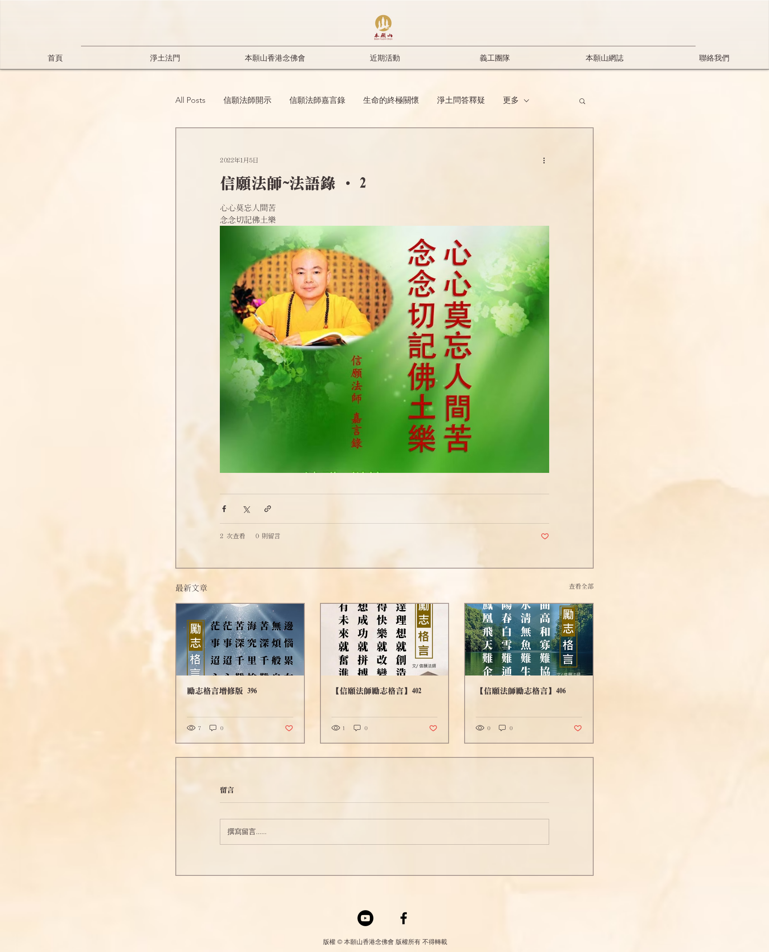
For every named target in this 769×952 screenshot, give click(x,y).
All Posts (190, 100)
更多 (511, 100)
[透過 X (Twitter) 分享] (246, 508)
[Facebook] (404, 918)
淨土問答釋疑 (461, 100)
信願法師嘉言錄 (317, 100)
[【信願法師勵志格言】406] (529, 639)
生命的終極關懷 (391, 100)
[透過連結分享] (267, 508)
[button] (582, 100)
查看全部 (581, 586)
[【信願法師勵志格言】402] (385, 639)
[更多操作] (543, 160)
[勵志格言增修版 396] (240, 639)
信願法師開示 (247, 100)
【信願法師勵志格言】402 (376, 691)
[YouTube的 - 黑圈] (365, 918)
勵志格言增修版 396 (221, 691)
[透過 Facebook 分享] (224, 508)
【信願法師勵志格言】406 (520, 691)
